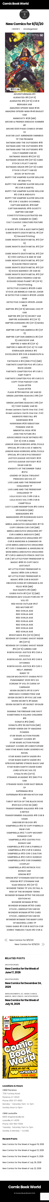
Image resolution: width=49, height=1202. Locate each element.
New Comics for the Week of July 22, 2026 (22, 1168)
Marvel (8, 996)
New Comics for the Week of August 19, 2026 (23, 1144)
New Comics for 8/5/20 (21, 940)
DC (22, 994)
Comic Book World (23, 1193)
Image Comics (30, 994)
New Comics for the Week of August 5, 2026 (23, 1156)
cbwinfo (16, 29)
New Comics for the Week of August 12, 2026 (23, 1150)
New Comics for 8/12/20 (24, 24)
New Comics (17, 996)
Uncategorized (30, 29)
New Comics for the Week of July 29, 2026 (22, 1162)
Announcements (12, 994)
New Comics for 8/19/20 (27, 944)
